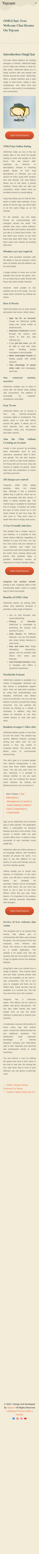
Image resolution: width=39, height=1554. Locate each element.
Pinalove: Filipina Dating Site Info (20, 1092)
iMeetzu (18, 805)
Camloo (26, 801)
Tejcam (8, 3)
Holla (9, 805)
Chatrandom (19, 809)
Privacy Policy (24, 1411)
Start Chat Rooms (19, 135)
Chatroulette (13, 812)
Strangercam (13, 801)
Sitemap (12, 1411)
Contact (19, 1414)
